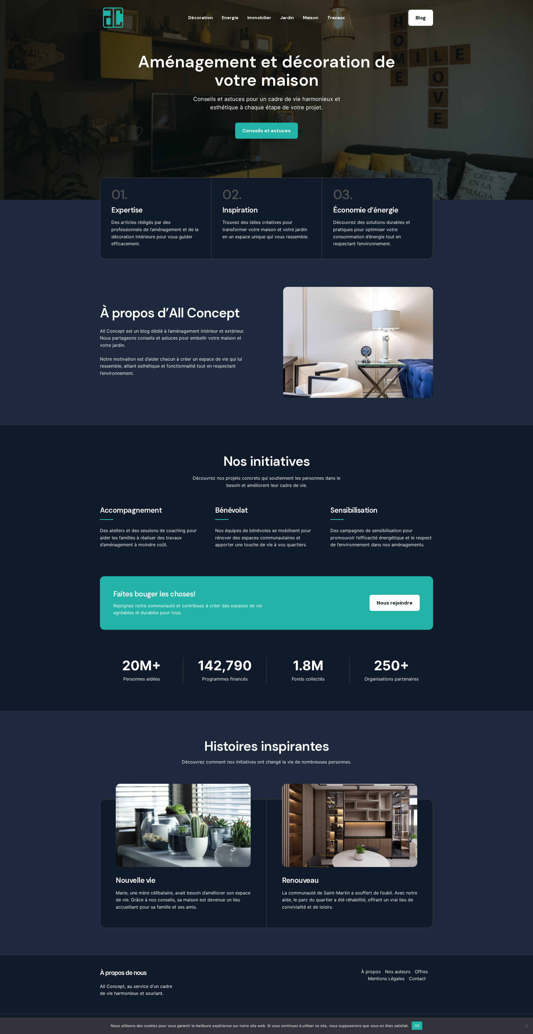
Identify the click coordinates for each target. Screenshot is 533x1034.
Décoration (200, 18)
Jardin (287, 18)
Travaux (336, 18)
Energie (230, 18)
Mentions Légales (386, 978)
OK (417, 1025)
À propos (371, 971)
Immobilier (259, 18)
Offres (421, 971)
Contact (417, 978)
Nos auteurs (397, 971)
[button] (420, 18)
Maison (310, 18)
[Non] (526, 1025)
